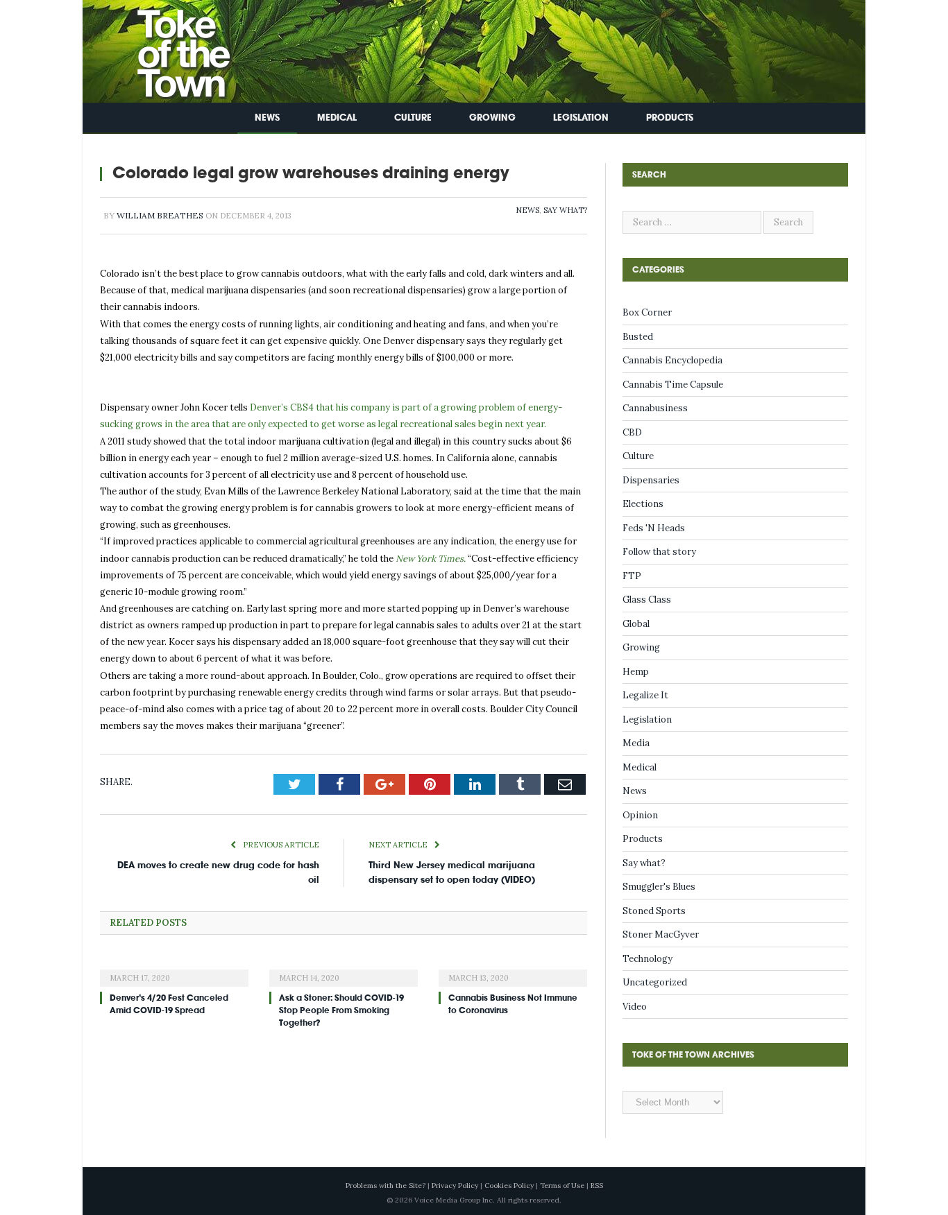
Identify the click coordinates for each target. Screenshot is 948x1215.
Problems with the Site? (385, 1185)
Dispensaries (651, 480)
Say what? (565, 210)
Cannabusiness (655, 408)
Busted (638, 337)
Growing (492, 117)
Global (636, 624)
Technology (647, 959)
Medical (337, 117)
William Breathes (160, 215)
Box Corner (647, 312)
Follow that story (659, 552)
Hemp (636, 672)
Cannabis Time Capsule (673, 384)
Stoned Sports (654, 911)
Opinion (640, 815)
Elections (643, 504)
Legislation (581, 117)
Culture (413, 117)
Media (636, 743)
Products (669, 117)
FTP (632, 576)
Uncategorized (655, 982)
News (267, 117)
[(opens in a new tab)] (174, 968)
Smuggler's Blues (659, 887)
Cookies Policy (509, 1185)
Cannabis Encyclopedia (672, 360)
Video (635, 1007)
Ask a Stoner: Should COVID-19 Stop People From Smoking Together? (341, 1010)
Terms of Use (562, 1185)
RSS (597, 1185)
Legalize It (645, 695)
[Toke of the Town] (169, 48)
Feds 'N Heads (654, 528)
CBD (632, 432)
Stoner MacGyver (661, 934)
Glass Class (647, 599)
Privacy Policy (455, 1185)
